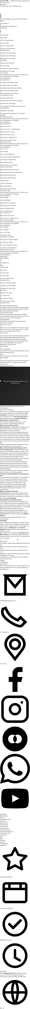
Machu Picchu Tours (5, 124)
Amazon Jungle (4, 197)
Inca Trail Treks (4, 35)
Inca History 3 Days (5, 360)
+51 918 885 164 (4, 23)
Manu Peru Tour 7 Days (21, 356)
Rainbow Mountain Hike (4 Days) (9, 311)
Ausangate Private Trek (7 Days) (8, 307)
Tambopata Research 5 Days (21, 351)
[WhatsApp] (15, 17)
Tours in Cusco (4, 149)
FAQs (1, 837)
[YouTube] (15, 16)
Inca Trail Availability (5, 19)
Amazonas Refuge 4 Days (7, 352)
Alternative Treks (4, 80)
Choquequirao (4, 824)
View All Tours (4, 256)
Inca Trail (2, 818)
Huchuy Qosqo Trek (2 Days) (16, 316)
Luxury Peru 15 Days (10, 362)
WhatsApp (3, 366)
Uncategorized (4, 562)
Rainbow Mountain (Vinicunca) (17, 337)
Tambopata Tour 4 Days (6, 351)
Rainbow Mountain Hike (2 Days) (19, 309)
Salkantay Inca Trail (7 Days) (7, 288)
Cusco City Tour (4, 336)
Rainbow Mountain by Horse (8, 339)
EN (1, 1008)
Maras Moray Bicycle (16, 342)
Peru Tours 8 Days (21, 362)
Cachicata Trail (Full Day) (6, 314)
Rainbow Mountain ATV (11, 341)
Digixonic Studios (19, 975)
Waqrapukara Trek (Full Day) (8, 344)
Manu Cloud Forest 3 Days (7, 356)
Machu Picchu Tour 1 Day (7, 327)
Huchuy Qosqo (4, 826)
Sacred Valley (4, 420)
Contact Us (14, 19)
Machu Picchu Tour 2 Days (21, 327)
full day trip (12, 527)
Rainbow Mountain (21, 418)
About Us (20, 19)
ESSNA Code (22, 976)
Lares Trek (3, 821)
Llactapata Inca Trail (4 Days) (8, 285)
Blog (24, 19)
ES (3, 1008)
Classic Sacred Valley (14, 336)
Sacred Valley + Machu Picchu (12, 331)
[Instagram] (15, 15)
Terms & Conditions (13, 976)
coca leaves (8, 486)
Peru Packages (4, 227)
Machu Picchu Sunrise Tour (7, 329)
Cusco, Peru (3, 664)
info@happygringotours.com (8, 601)
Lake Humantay (11, 498)
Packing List (3, 835)
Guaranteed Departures (6, 831)
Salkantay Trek (4, 823)
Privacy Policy (3, 976)
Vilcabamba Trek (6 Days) (7, 321)
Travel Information (5, 833)
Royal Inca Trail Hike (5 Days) (8, 283)
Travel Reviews (4, 844)
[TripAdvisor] (15, 739)
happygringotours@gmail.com (8, 26)
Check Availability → (5, 78)
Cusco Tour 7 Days (16, 360)
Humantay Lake (22, 341)
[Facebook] (15, 14)
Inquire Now (9, 366)
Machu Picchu (14, 420)
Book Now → (3, 4)
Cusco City (3, 514)
